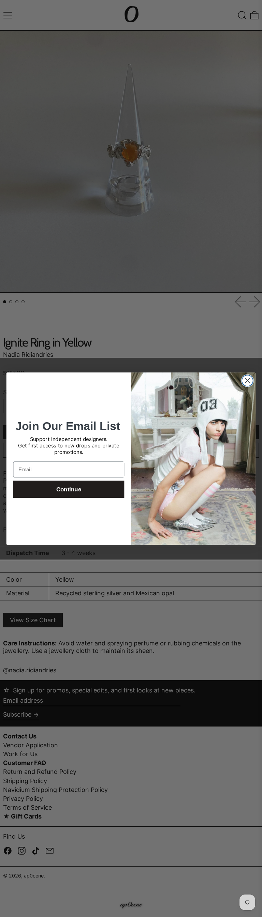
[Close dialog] (247, 380)
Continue (68, 489)
